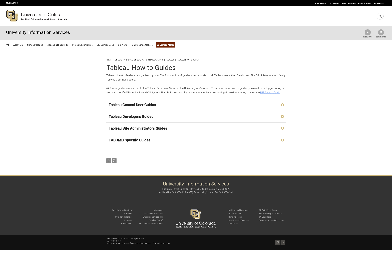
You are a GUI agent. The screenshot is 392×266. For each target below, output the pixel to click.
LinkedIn (283, 242)
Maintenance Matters (142, 45)
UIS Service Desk (105, 45)
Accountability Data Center (270, 214)
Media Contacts (235, 214)
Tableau (170, 60)
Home (108, 60)
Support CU (320, 3)
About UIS (18, 45)
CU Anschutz (126, 224)
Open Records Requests (238, 220)
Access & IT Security (57, 45)
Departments (381, 37)
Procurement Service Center (151, 224)
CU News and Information (239, 210)
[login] (168, 243)
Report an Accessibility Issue (271, 220)
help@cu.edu (207, 192)
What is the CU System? (122, 210)
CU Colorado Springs (123, 217)
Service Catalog (35, 45)
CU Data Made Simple (268, 210)
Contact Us (233, 224)
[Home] (36, 20)
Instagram (277, 242)
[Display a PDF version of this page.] (114, 160)
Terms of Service (160, 243)
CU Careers (334, 3)
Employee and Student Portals (356, 3)
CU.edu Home (367, 37)
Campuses (379, 3)
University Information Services (130, 60)
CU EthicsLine (265, 217)
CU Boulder (127, 214)
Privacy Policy (145, 243)
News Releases (235, 217)
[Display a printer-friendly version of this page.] (108, 160)
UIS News (122, 45)
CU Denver (128, 220)
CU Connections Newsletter (151, 214)
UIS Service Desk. (270, 92)
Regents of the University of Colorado (123, 243)
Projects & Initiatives (82, 45)
